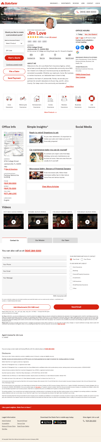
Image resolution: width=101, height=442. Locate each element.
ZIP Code (9, 50)
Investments (65, 3)
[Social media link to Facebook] (78, 47)
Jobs (83, 3)
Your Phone (7, 264)
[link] (9, 3)
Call (77, 38)
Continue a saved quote (14, 64)
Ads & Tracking (6, 420)
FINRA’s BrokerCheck (83, 74)
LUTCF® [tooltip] (44, 41)
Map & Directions (11, 169)
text (81, 38)
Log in (97, 3)
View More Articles (50, 187)
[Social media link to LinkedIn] (82, 47)
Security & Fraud (22, 420)
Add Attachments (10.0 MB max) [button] (26, 307)
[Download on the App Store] (46, 422)
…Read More (69, 86)
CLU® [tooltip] (39, 41)
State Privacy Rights (23, 426)
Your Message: (8, 278)
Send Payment (14, 78)
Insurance (54, 3)
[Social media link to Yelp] (92, 47)
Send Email (76, 307)
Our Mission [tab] (39, 240)
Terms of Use (21, 423)
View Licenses (80, 77)
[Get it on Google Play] (59, 422)
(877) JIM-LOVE (10, 193)
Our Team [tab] (65, 240)
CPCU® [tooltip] (34, 41)
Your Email (6, 271)
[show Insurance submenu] (58, 3)
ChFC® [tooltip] (29, 41)
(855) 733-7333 (61, 324)
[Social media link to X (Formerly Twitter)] (87, 47)
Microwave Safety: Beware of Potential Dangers (50, 169)
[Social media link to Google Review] (78, 52)
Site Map (4, 429)
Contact (90, 3)
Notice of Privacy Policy (9, 426)
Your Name (7, 258)
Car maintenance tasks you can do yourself (48, 150)
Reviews (76, 3)
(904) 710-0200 (10, 188)
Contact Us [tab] (14, 240)
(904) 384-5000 (10, 183)
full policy (38, 387)
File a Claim (14, 71)
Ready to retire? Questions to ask (43, 133)
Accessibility (5, 423)
